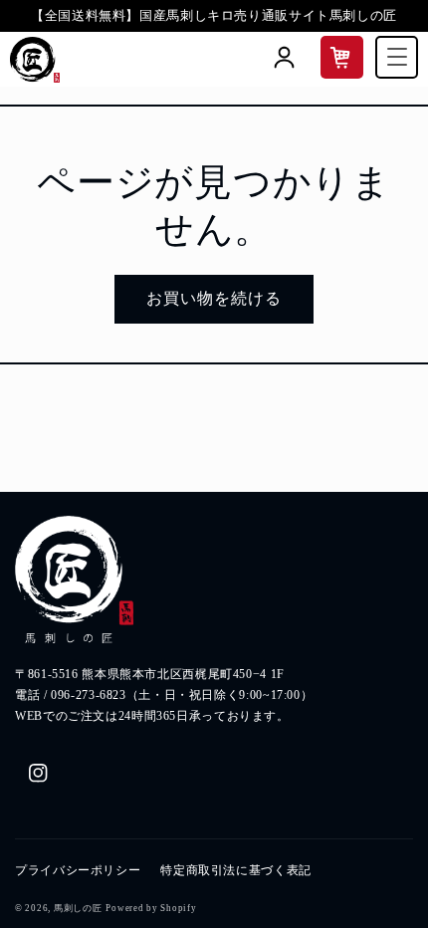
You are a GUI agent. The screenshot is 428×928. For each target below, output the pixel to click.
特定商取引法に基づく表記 (236, 870)
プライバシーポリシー (77, 870)
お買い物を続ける (214, 298)
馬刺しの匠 (78, 908)
